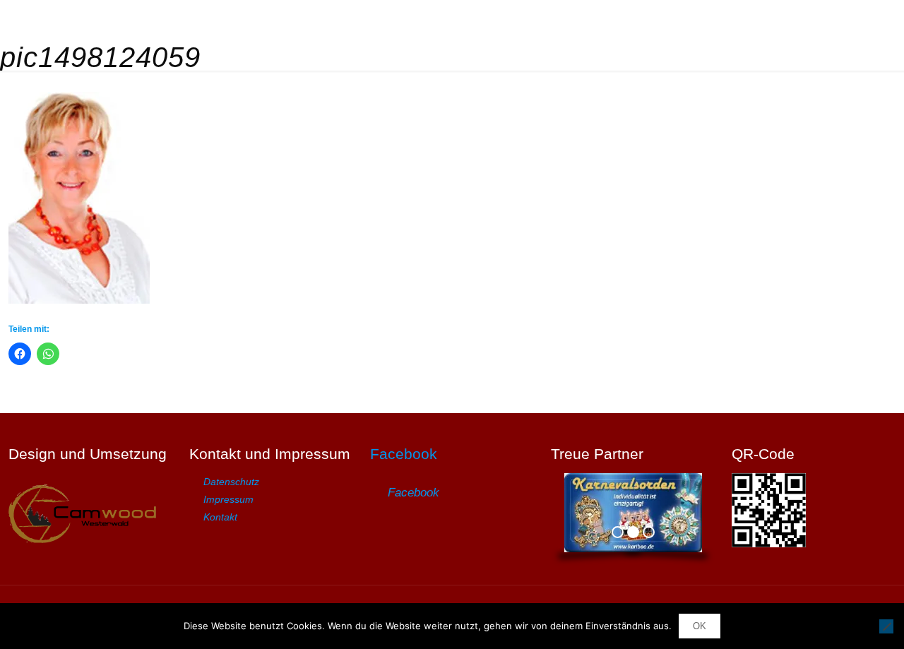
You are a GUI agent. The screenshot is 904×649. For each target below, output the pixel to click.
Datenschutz (231, 481)
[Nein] (886, 626)
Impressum (228, 499)
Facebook (403, 454)
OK (699, 626)
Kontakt (220, 517)
